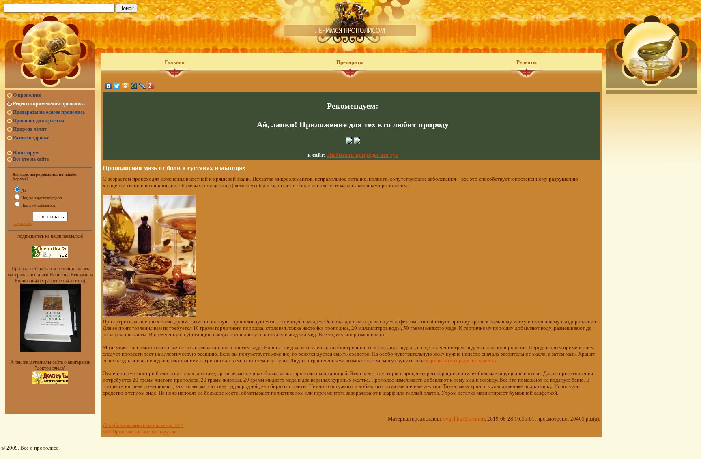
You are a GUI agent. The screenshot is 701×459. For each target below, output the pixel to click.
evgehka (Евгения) (464, 419)
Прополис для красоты (38, 121)
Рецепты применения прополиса (49, 104)
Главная (175, 62)
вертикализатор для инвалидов (461, 360)
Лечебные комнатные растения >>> (143, 425)
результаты (22, 223)
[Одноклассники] (125, 86)
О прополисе (27, 95)
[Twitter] (117, 86)
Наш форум (26, 153)
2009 (12, 448)
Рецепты (526, 62)
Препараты (349, 62)
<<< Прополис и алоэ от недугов (139, 432)
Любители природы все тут (362, 155)
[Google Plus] (151, 86)
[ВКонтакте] (108, 86)
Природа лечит (30, 129)
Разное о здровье (31, 138)
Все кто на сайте (31, 159)
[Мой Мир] (134, 86)
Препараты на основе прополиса (49, 112)
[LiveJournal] (142, 86)
